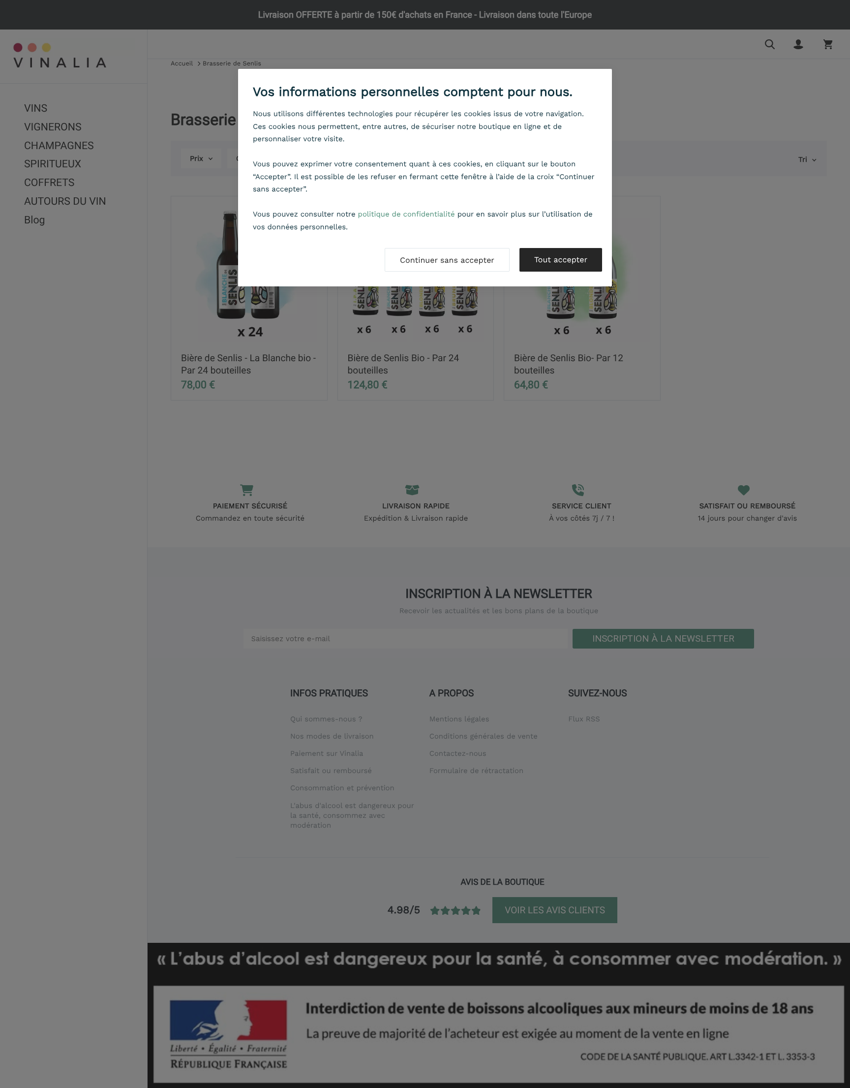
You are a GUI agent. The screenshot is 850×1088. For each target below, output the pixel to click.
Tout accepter (560, 259)
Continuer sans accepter (447, 260)
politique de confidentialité (406, 214)
